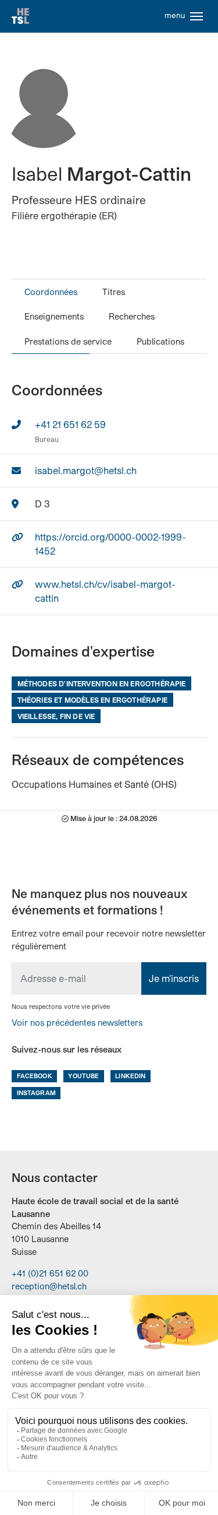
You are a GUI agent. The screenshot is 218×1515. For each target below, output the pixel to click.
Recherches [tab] (132, 316)
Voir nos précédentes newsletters (77, 1022)
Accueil (20, 16)
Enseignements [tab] (54, 316)
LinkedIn (130, 1075)
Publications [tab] (160, 341)
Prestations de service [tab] (68, 341)
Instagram (36, 1092)
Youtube (83, 1075)
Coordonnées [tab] (50, 292)
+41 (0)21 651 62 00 (50, 1273)
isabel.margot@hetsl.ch (86, 470)
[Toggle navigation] (196, 16)
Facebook (34, 1075)
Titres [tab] (113, 292)
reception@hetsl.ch (49, 1286)
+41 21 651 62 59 (70, 424)
